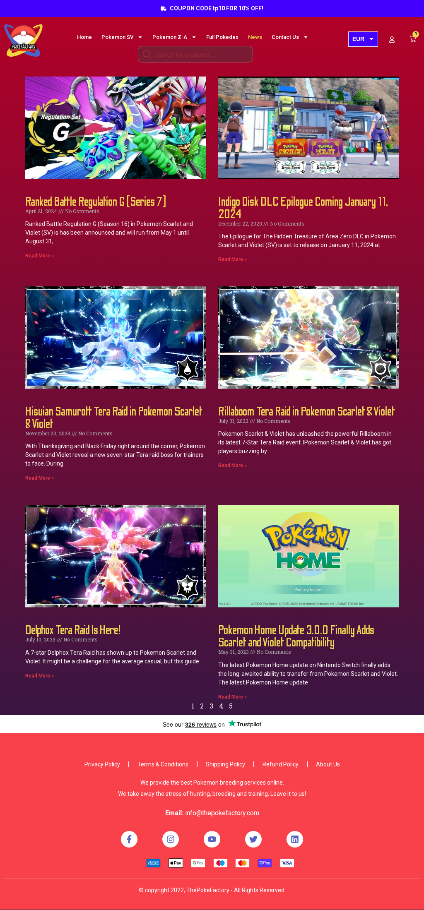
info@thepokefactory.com (222, 813)
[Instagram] (170, 839)
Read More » (39, 256)
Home (84, 37)
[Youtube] (212, 839)
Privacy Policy (102, 764)
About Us (328, 764)
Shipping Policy (225, 764)
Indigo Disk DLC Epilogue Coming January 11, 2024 (303, 208)
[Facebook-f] (129, 839)
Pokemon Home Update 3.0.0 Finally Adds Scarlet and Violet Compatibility (296, 636)
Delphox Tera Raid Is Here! (72, 630)
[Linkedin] (295, 839)
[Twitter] (253, 839)
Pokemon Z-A (169, 37)
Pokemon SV (117, 37)
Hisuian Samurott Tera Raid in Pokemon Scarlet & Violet (113, 418)
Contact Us (285, 37)
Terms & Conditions (162, 764)
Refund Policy (281, 764)
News (255, 37)
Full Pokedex (222, 37)
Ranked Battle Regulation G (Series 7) (95, 202)
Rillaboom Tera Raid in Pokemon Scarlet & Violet (306, 412)
